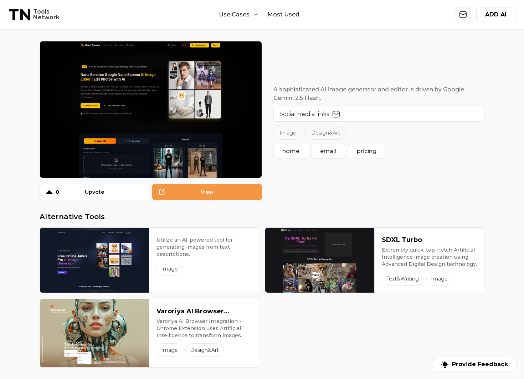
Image (287, 133)
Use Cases (234, 14)
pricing (366, 151)
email (328, 151)
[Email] (336, 114)
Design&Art (325, 133)
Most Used (283, 14)
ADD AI (496, 14)
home (290, 151)
